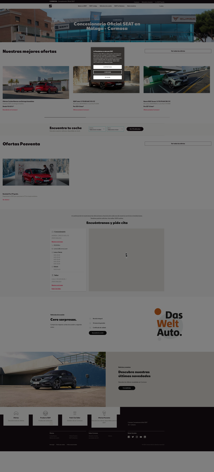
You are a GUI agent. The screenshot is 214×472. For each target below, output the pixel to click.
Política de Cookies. (108, 62)
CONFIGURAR (107, 72)
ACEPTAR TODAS (107, 67)
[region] (107, 64)
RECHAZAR (107, 77)
